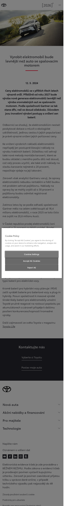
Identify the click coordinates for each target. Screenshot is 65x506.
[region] (32, 253)
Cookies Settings (31, 254)
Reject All (31, 267)
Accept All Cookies (31, 261)
